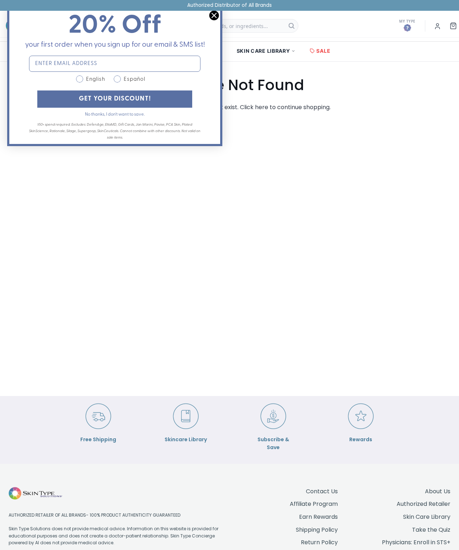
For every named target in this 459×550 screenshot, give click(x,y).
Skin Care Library (426, 517)
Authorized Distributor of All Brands (229, 5)
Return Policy (319, 542)
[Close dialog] (214, 15)
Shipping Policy (317, 530)
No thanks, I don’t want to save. (115, 114)
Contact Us (322, 491)
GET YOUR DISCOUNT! (115, 99)
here (261, 107)
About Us (437, 491)
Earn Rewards (318, 517)
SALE (323, 51)
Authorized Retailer (423, 504)
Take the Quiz (431, 530)
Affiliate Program (314, 504)
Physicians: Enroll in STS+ (416, 542)
